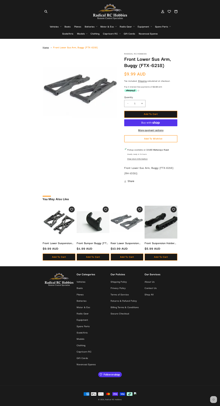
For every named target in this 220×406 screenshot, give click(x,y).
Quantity (128, 97)
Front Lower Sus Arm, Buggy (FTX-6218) (75, 47)
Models (80, 338)
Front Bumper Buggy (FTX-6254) (93, 243)
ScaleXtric (82, 332)
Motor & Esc (83, 307)
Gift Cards (82, 358)
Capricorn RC (84, 351)
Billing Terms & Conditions (125, 307)
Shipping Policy (119, 281)
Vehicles (81, 281)
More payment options (150, 130)
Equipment (82, 319)
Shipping (142, 80)
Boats (80, 288)
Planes (80, 294)
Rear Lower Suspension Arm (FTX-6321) (125, 243)
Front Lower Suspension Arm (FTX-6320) (57, 243)
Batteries (81, 300)
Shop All (149, 294)
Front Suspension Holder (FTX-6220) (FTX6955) (160, 243)
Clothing (81, 345)
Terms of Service (120, 294)
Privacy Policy (118, 288)
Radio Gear (83, 313)
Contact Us (151, 288)
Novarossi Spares (86, 364)
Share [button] (131, 181)
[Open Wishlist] (169, 11)
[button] (46, 11)
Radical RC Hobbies (113, 400)
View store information (137, 158)
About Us (150, 281)
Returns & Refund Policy (124, 300)
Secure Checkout (120, 313)
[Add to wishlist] (72, 209)
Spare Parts (83, 326)
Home (46, 47)
